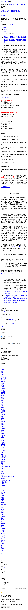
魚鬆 (2, 400)
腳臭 (2, 373)
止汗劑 (2, 386)
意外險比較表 (4, 456)
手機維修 (3, 530)
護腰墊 (2, 473)
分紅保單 (3, 457)
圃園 (2, 550)
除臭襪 (2, 374)
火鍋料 (2, 407)
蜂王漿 (2, 447)
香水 (2, 547)
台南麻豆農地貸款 (5, 187)
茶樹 (2, 545)
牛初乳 (2, 449)
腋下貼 (2, 385)
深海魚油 (3, 451)
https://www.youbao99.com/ (7, 97)
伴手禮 (2, 399)
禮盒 (2, 397)
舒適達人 (3, 535)
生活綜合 (12, 24)
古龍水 (2, 548)
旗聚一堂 (3, 393)
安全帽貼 (3, 381)
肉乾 (2, 402)
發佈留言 (3, 338)
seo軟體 (2, 483)
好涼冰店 (3, 379)
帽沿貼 (2, 369)
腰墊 (2, 471)
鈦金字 (2, 509)
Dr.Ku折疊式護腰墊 (5, 466)
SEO (2, 487)
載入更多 (3, 329)
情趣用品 (3, 523)
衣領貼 (2, 367)
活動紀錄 (11, 324)
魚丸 (2, 404)
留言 (14, 320)
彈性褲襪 (3, 516)
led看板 (2, 511)
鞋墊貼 (2, 390)
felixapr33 (3, 311)
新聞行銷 (3, 540)
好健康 (2, 442)
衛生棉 (2, 532)
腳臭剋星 (3, 371)
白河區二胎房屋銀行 (17, 246)
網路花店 (3, 490)
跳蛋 (2, 526)
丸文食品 (3, 392)
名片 (4, 31)
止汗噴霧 (3, 388)
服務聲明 (16, 590)
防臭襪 (2, 376)
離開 (8, 607)
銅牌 (2, 500)
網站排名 (3, 485)
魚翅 (2, 412)
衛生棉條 (3, 533)
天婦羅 (2, 405)
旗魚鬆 (2, 395)
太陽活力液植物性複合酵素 (7, 477)
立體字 (2, 499)
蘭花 (2, 464)
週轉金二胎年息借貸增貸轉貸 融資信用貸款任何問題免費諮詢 (14, 39)
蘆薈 (2, 541)
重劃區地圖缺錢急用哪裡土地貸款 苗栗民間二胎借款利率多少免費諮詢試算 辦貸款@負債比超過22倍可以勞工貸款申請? (15, 300)
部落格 (5, 29)
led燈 (2, 506)
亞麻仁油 (3, 445)
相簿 (4, 27)
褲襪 (2, 514)
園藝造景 (3, 459)
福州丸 (2, 409)
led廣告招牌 (4, 504)
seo (1, 538)
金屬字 (2, 502)
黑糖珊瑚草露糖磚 (5, 480)
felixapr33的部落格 (10, 11)
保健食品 (3, 444)
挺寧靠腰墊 (3, 468)
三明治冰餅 (3, 378)
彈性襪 (2, 512)
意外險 (2, 454)
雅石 (2, 463)
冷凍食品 (3, 411)
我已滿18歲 (3, 607)
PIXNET (6, 588)
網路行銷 (3, 537)
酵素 (2, 452)
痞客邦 (11, 320)
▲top (2, 326)
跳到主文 (3, 15)
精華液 (2, 543)
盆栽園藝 (3, 461)
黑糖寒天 (3, 478)
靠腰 (2, 470)
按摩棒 (2, 525)
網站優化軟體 (4, 482)
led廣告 (2, 507)
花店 (2, 488)
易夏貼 (2, 383)
